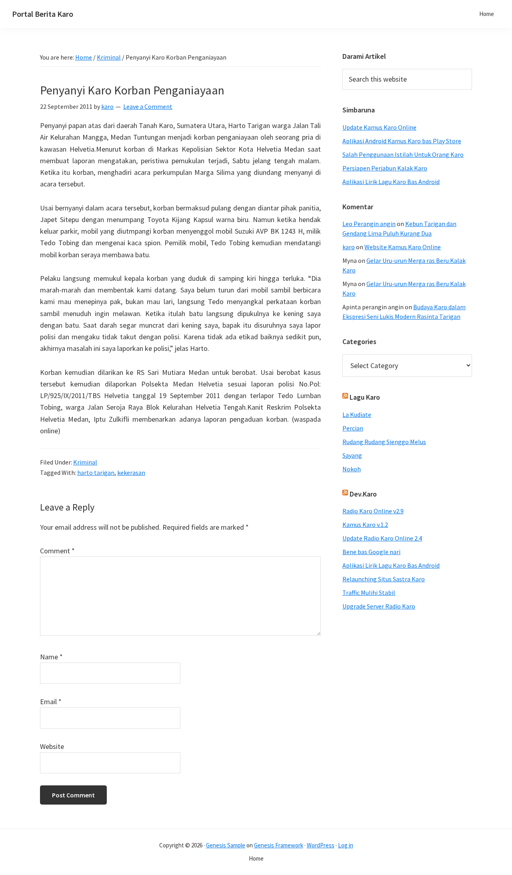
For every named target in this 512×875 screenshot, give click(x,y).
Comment (57, 550)
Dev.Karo (363, 494)
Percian (352, 428)
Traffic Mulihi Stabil (368, 593)
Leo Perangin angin (369, 224)
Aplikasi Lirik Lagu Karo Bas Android (391, 182)
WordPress (320, 845)
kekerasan (131, 473)
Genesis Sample (225, 845)
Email (51, 701)
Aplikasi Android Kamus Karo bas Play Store (401, 141)
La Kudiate (356, 414)
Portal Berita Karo (42, 14)
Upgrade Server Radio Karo (378, 606)
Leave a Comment (147, 106)
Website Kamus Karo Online (402, 247)
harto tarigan (95, 473)
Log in (345, 845)
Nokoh (351, 469)
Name (51, 656)
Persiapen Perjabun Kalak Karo (384, 168)
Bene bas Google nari (371, 552)
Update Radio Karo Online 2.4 (382, 538)
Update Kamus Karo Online (379, 127)
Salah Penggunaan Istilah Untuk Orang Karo (403, 154)
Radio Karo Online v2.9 (373, 511)
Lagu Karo (365, 397)
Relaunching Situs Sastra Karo (383, 579)
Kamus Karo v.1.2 (365, 525)
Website (52, 746)
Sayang (352, 455)
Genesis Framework (278, 845)
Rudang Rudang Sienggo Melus (384, 442)
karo (348, 247)
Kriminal (85, 462)
